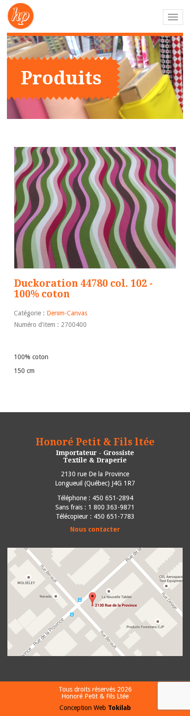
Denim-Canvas (67, 313)
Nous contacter (95, 529)
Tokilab (119, 707)
